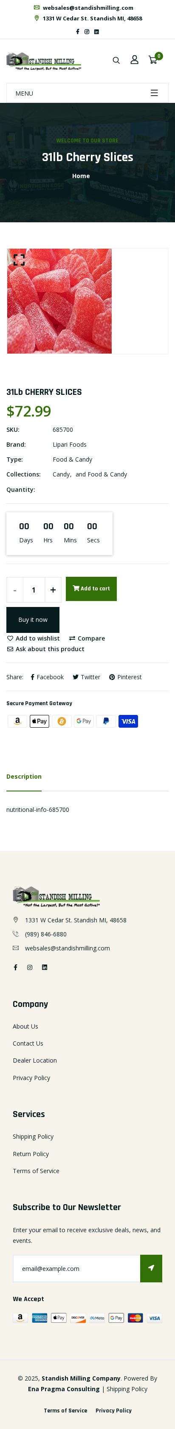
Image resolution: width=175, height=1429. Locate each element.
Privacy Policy (31, 1078)
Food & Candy (72, 459)
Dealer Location (35, 1060)
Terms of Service (36, 1171)
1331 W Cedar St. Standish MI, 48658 (92, 18)
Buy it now (33, 619)
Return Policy (31, 1154)
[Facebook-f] (77, 31)
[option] (87, 301)
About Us (25, 1026)
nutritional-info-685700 (37, 809)
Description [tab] (24, 776)
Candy (61, 474)
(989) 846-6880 (46, 934)
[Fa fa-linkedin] (96, 31)
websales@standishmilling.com (87, 7)
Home (81, 176)
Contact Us (28, 1043)
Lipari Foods (70, 444)
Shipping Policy (33, 1136)
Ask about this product (49, 649)
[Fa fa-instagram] (87, 31)
